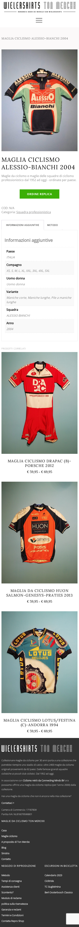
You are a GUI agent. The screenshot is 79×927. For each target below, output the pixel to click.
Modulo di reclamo (11, 898)
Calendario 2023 (53, 875)
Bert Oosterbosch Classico (59, 892)
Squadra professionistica (33, 212)
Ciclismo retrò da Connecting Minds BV (43, 780)
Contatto (6, 859)
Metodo (52, 225)
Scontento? (7, 892)
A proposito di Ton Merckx (15, 841)
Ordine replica (39, 194)
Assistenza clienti (10, 886)
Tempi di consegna (11, 881)
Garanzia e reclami (11, 909)
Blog (3, 847)
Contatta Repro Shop (12, 921)
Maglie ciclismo (9, 836)
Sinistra (5, 853)
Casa (4, 830)
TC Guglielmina (53, 886)
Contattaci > (7, 803)
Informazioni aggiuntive (22, 225)
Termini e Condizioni (12, 915)
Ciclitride (49, 881)
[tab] (22, 225)
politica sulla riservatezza (14, 903)
